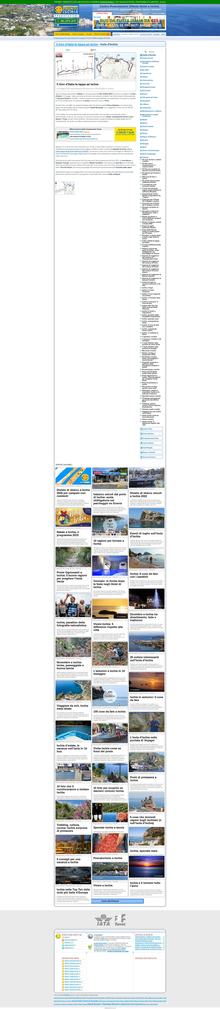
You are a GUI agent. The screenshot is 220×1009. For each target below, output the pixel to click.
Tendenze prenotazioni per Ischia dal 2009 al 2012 (151, 399)
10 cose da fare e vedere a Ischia (151, 160)
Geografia (146, 101)
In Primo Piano (102, 13)
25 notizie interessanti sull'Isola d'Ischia (151, 181)
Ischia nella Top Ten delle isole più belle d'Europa (150, 307)
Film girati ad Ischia (150, 97)
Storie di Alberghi (149, 154)
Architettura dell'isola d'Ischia (150, 62)
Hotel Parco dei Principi (150, 1004)
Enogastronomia (148, 87)
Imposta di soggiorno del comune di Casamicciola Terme (150, 257)
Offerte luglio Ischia (71, 976)
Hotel (66, 937)
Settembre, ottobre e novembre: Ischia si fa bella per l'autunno (151, 392)
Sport (144, 147)
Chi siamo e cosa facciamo (124, 13)
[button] (118, 951)
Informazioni (60, 38)
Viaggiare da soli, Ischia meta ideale (151, 412)
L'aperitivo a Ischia (149, 337)
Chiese (145, 77)
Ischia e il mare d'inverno (148, 291)
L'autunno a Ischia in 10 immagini (151, 339)
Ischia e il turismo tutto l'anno (151, 298)
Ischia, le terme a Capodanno (148, 312)
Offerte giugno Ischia (71, 974)
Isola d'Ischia (72, 38)
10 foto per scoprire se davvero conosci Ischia (151, 169)
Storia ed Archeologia (150, 150)
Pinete (144, 133)
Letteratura (146, 108)
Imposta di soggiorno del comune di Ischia (150, 266)
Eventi (144, 94)
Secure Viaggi (98, 945)
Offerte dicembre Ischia (72, 990)
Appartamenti (69, 945)
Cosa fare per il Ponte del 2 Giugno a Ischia (150, 204)
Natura (144, 123)
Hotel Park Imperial (134, 1004)
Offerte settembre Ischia (73, 982)
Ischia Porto (147, 429)
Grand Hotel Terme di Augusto (85, 1001)
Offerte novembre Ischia (73, 987)
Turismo (82, 38)
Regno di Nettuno (149, 137)
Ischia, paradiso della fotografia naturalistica (151, 315)
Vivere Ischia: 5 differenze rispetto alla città (151, 423)
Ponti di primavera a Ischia (150, 383)
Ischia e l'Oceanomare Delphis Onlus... (148, 947)
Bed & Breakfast (70, 940)
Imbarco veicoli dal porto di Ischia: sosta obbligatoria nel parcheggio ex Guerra (150, 251)
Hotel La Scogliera (67, 1004)
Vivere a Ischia (148, 419)
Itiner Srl (104, 938)
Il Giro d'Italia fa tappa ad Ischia (77, 44)
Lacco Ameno (148, 443)
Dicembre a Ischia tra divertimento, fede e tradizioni (150, 212)
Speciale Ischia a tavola (151, 396)
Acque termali (147, 58)
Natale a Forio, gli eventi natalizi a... (147, 945)
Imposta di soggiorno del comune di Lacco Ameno (150, 270)
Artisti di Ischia (148, 66)
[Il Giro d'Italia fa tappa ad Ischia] (96, 66)
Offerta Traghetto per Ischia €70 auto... (148, 949)
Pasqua (145, 130)
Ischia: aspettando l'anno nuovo (149, 329)
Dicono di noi (143, 13)
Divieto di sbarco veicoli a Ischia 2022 (151, 223)
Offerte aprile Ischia (71, 969)
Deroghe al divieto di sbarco (150, 208)
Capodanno (146, 73)
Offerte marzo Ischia (71, 966)
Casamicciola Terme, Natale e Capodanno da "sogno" (151, 195)
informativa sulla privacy (117, 949)
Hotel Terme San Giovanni (107, 1001)
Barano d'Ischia (149, 452)
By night (145, 70)
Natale (144, 119)
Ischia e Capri (147, 288)
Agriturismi (68, 948)
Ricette (145, 140)
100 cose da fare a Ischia (149, 177)
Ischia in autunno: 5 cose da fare (150, 302)
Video (163, 34)
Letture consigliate (158, 13)
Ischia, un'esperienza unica (150, 322)
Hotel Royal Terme (137, 1001)
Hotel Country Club (160, 998)
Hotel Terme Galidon (122, 1001)
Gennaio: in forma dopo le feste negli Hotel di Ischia (151, 236)
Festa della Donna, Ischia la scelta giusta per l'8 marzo (150, 231)
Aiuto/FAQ (116, 34)
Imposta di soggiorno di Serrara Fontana (151, 279)
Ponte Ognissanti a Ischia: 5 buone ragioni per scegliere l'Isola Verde (151, 378)
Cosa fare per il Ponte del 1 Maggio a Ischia (150, 200)
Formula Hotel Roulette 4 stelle (98, 998)
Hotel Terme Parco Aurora (62, 1001)
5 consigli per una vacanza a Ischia (149, 185)
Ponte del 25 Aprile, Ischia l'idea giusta (149, 372)
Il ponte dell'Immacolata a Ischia (151, 245)
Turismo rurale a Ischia (151, 409)
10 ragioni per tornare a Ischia (151, 173)
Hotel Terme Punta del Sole (153, 1001)
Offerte (62, 34)
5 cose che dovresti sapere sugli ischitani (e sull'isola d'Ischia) (151, 190)
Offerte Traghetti (101, 34)
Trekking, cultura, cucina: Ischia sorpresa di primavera (151, 405)
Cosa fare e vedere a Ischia (130, 34)
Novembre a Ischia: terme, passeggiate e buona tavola (150, 358)
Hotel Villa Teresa (80, 1004)
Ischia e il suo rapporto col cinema (151, 294)
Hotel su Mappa (78, 34)
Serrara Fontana (149, 457)
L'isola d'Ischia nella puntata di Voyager (150, 347)
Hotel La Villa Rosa (117, 998)
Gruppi (88, 34)
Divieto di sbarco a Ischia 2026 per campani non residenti (151, 218)
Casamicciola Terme (151, 438)
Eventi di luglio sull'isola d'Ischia (149, 226)
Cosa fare (146, 84)
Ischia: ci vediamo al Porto (150, 333)
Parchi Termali (147, 126)
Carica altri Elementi (110, 901)
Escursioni (146, 90)
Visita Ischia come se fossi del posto (150, 416)
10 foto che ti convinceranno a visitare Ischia (148, 165)
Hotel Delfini (68, 998)
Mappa (124, 948)
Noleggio (157, 34)
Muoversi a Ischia (149, 351)
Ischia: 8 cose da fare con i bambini (150, 326)
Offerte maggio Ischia (72, 971)
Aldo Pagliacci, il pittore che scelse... (148, 937)
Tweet (68, 50)
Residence (68, 942)
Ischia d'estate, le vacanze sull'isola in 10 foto (151, 283)
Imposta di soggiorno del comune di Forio (150, 262)
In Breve (145, 104)
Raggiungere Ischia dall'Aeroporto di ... (148, 943)
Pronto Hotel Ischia (100, 943)
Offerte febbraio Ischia (72, 963)
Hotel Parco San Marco (144, 998)
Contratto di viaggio (100, 949)
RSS (94, 50)
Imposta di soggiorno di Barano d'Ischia (151, 275)
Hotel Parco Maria (129, 998)
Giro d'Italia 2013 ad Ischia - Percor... (148, 939)
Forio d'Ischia (148, 433)
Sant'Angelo (148, 448)
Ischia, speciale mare (150, 319)
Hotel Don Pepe (59, 998)
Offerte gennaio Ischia (72, 961)
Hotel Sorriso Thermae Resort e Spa (106, 1004)
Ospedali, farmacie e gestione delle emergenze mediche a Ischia (150, 364)
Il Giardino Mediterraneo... (144, 941)
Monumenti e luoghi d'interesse (150, 115)
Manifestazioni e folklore (151, 111)
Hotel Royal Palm (79, 998)
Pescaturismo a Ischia (150, 369)
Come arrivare (147, 80)
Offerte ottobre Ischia (72, 984)
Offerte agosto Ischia (72, 979)
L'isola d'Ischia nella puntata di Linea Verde (151, 343)
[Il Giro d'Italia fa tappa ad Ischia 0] (64, 188)
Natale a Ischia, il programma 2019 (148, 353)
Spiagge (145, 143)
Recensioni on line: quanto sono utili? (149, 387)
